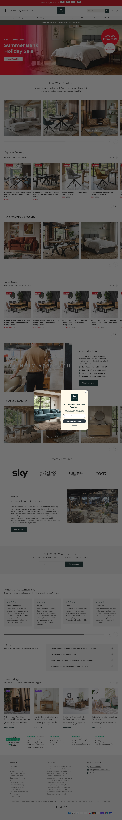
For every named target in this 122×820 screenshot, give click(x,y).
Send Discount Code (74, 421)
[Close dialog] (86, 392)
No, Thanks (74, 425)
